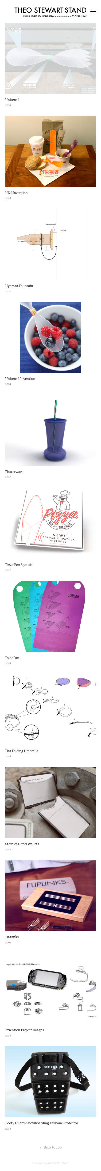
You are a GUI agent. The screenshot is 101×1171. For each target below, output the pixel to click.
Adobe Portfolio (58, 1163)
